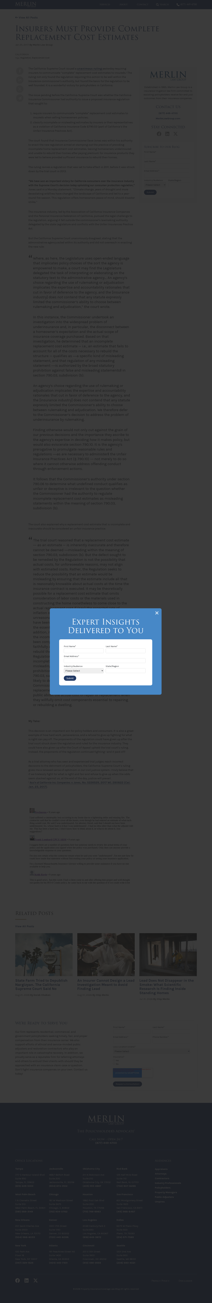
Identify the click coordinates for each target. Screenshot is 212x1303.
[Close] (157, 613)
